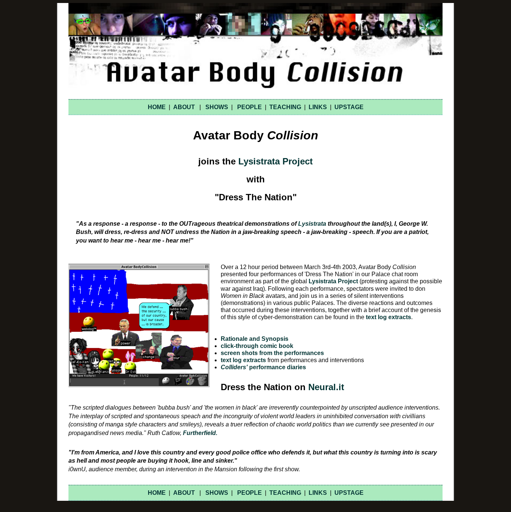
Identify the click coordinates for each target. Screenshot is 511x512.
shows (216, 107)
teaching (285, 107)
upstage (349, 107)
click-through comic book (257, 346)
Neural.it (326, 387)
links (318, 107)
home (157, 107)
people (249, 107)
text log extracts (388, 317)
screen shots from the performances (272, 353)
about (184, 107)
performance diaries (263, 367)
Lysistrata (312, 223)
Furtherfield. (200, 433)
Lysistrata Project (275, 161)
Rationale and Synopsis (254, 339)
